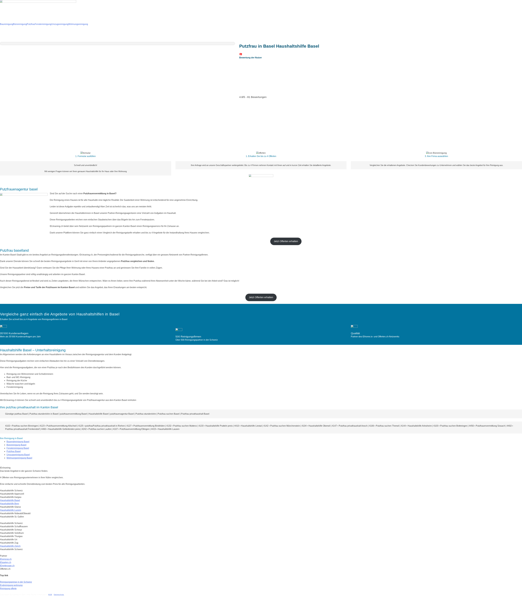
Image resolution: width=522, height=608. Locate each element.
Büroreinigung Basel (16, 445)
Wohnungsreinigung (78, 24)
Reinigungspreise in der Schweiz (16, 582)
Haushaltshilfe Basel (10, 500)
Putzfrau (31, 24)
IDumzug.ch (6, 559)
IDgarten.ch (5, 562)
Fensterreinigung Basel (18, 448)
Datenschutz (59, 594)
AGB (50, 594)
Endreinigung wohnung (11, 585)
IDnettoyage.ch (7, 565)
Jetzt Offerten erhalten (286, 241)
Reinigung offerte (8, 588)
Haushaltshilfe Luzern (10, 510)
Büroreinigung (20, 24)
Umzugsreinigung (59, 24)
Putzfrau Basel (14, 451)
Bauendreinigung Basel (18, 441)
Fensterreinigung (43, 24)
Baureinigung (6, 24)
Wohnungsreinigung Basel (19, 458)
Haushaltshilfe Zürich (10, 546)
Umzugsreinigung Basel (18, 454)
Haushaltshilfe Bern (9, 503)
